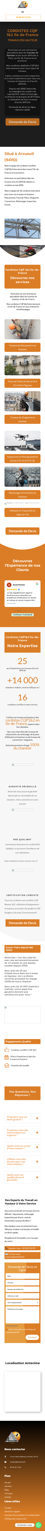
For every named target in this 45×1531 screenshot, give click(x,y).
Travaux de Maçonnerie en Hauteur (22, 347)
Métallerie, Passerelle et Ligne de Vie (22, 512)
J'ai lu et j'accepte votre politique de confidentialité (21, 1330)
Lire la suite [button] (11, 604)
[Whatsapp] (38, 1525)
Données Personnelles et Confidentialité (22, 1515)
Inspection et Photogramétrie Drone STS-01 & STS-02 (22, 458)
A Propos (9, 1493)
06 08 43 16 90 (23, 17)
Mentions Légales (12, 1511)
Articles (8, 1497)
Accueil (7, 1482)
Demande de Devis (22, 122)
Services (8, 1486)
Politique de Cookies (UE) (16, 1519)
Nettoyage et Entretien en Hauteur (22, 494)
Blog (7, 1490)
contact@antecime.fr (15, 1257)
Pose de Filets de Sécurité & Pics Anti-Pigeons (22, 383)
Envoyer (32, 1337)
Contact (8, 1508)
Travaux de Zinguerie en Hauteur (22, 419)
